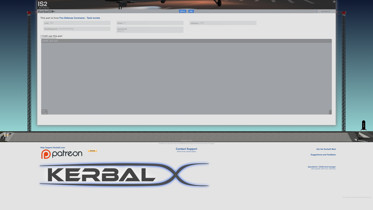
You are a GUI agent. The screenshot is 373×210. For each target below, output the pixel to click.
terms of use (181, 151)
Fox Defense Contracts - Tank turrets (79, 17)
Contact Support (186, 149)
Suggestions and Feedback (323, 154)
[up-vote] (330, 111)
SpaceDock (312, 166)
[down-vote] (330, 113)
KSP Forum (324, 169)
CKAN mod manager (327, 166)
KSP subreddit (315, 169)
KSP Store (332, 169)
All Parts (44, 7)
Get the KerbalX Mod (326, 149)
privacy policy (191, 151)
